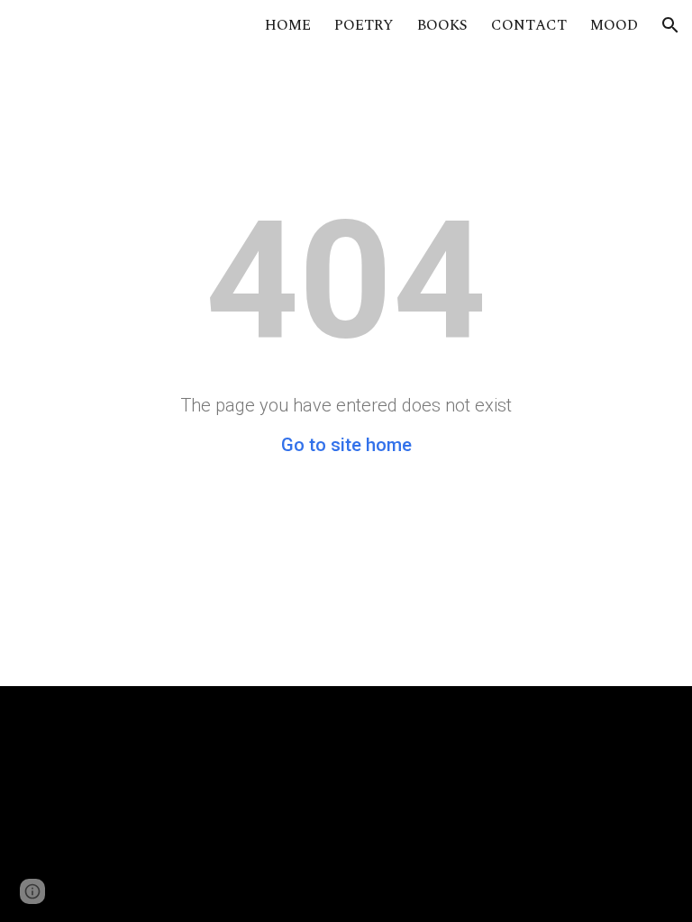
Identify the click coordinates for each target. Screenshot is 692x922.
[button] (670, 25)
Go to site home (346, 445)
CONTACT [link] (529, 25)
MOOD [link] (614, 25)
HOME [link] (288, 25)
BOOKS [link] (442, 25)
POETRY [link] (364, 25)
